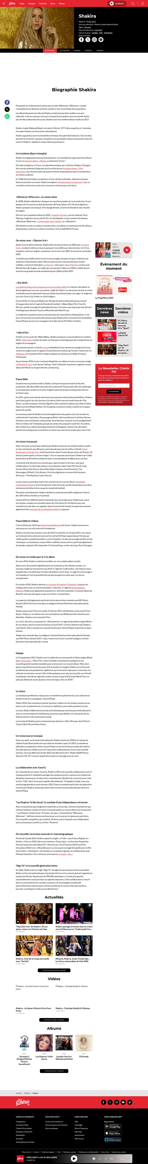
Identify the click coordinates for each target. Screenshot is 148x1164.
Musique (31, 3)
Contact (36, 1152)
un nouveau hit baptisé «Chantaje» (61, 584)
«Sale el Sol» (26, 340)
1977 (94, 21)
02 (90, 21)
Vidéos (62, 3)
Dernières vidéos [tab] (123, 310)
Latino (95, 33)
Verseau (87, 27)
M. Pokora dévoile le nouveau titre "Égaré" (123, 324)
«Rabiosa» (20, 353)
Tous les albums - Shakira (54, 1071)
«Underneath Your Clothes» (49, 221)
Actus (52, 3)
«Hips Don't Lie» (71, 265)
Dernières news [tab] (104, 310)
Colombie (98, 30)
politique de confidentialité (115, 402)
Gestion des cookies (119, 1152)
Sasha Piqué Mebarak (51, 525)
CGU (58, 1152)
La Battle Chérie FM (123, 334)
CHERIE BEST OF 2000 (116, 251)
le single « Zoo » (66, 854)
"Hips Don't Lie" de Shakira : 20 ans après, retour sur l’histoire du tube (123, 353)
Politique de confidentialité (88, 1152)
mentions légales (102, 402)
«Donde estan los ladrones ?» (71, 182)
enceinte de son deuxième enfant (44, 509)
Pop (101, 33)
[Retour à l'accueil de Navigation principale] (12, 4)
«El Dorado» (25, 660)
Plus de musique (122, 1158)
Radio (22, 3)
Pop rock (108, 33)
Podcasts (43, 3)
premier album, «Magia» (35, 161)
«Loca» (45, 347)
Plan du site (26, 1152)
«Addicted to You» (24, 364)
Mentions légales (48, 1152)
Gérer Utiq (105, 1152)
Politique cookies (69, 1152)
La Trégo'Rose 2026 (104, 297)
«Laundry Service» (59, 215)
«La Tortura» (48, 265)
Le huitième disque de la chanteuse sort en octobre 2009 (41, 287)
